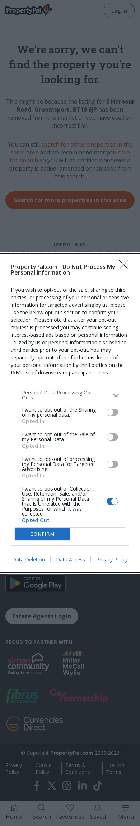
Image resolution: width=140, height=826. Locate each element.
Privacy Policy (112, 559)
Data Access (70, 559)
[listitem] (70, 395)
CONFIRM (42, 534)
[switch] (112, 412)
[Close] (126, 267)
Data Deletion (28, 559)
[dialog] (70, 413)
